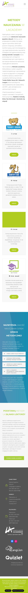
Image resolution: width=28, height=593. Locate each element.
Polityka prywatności (17, 562)
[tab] (14, 353)
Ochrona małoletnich (17, 565)
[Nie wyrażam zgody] (26, 586)
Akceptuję (8, 590)
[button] (14, 353)
